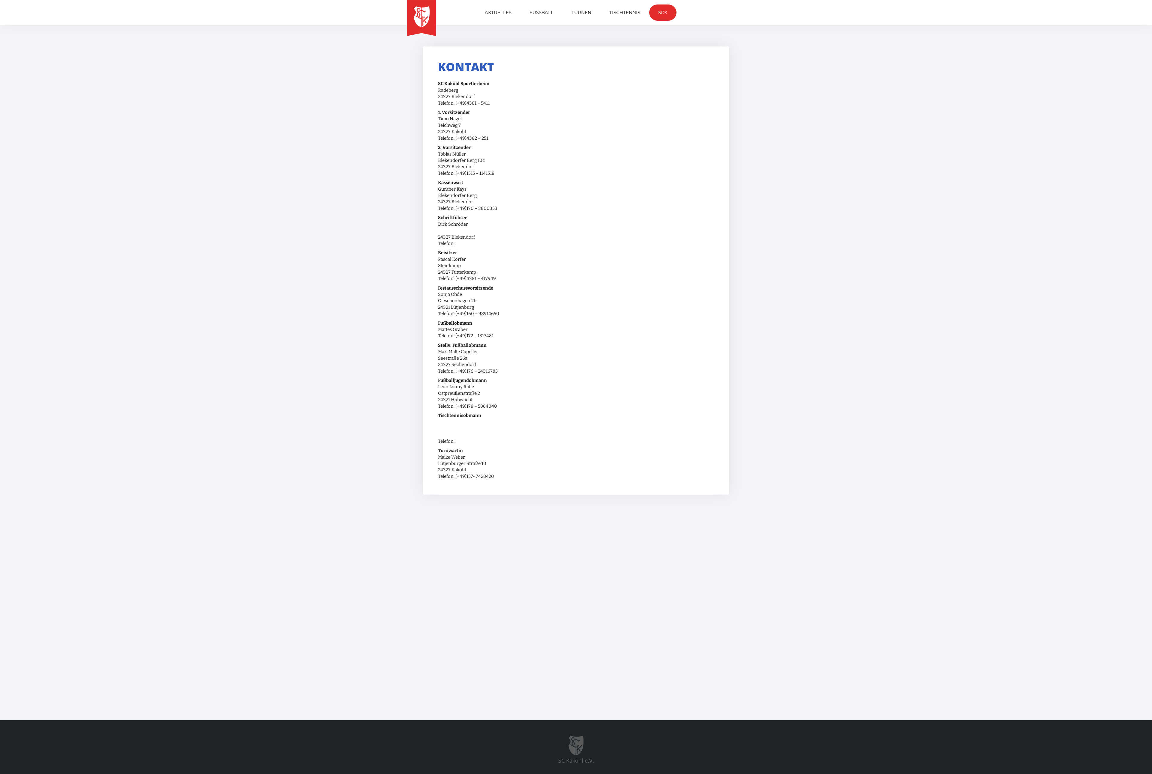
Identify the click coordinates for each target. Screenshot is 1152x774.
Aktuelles (498, 12)
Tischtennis (624, 12)
